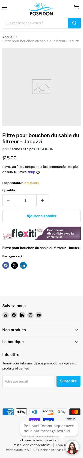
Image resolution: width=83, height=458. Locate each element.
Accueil (8, 37)
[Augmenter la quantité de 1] (42, 200)
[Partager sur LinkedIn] (23, 265)
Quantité (8, 190)
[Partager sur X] (14, 265)
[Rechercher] (74, 23)
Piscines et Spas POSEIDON (30, 149)
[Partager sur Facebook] (5, 265)
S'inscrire (68, 381)
